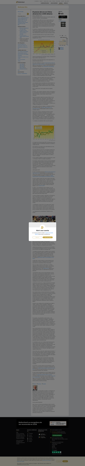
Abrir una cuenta (48, 237)
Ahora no (37, 237)
